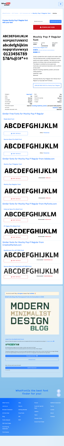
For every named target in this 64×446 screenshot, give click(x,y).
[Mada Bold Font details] (31, 125)
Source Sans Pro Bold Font (13, 139)
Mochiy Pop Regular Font (12, 184)
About (52, 413)
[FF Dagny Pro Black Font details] (31, 231)
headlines (39, 105)
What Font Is (5, 402)
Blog (3, 416)
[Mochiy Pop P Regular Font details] (31, 170)
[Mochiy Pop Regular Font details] (31, 191)
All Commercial (25, 13)
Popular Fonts (38, 418)
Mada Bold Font (9, 119)
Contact (52, 416)
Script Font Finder (39, 422)
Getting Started (22, 409)
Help (19, 402)
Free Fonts (21, 413)
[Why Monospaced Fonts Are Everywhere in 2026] (32, 316)
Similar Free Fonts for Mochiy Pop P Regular (23, 114)
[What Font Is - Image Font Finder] (6, 4)
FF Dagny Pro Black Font (12, 226)
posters (45, 105)
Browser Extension (7, 409)
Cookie (52, 409)
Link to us (5, 406)
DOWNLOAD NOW (48, 27)
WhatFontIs (6, 13)
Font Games (5, 432)
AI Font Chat (5, 413)
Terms (52, 406)
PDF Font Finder (6, 423)
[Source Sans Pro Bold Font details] (31, 146)
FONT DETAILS (16, 133)
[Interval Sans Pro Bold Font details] (31, 214)
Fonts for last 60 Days (38, 407)
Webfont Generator (32, 367)
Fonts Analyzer (6, 420)
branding (34, 105)
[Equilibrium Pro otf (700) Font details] (31, 255)
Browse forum (32, 359)
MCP (19, 420)
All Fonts (15, 13)
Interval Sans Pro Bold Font (13, 209)
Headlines (55, 107)
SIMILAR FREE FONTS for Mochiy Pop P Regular (47, 85)
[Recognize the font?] (32, 344)
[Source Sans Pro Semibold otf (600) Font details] (31, 271)
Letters (36, 411)
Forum (36, 402)
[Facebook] (59, 391)
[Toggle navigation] (60, 4)
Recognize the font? (31, 355)
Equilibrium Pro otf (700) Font (14, 250)
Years (35, 415)
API (19, 416)
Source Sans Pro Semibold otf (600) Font (17, 266)
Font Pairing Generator (5, 427)
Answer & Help (50, 341)
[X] (59, 395)
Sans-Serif (29, 94)
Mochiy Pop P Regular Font (13, 164)
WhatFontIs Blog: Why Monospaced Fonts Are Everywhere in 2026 (24, 297)
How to (20, 406)
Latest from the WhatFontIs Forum (14, 339)
